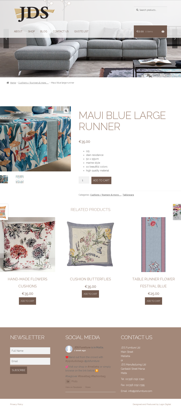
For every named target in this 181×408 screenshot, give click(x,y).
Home (13, 82)
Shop (31, 31)
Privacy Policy (16, 404)
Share (87, 387)
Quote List (81, 31)
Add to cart (101, 180)
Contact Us (61, 31)
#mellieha (93, 366)
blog (43, 31)
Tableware (128, 194)
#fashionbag (98, 376)
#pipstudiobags (74, 361)
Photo (74, 381)
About (18, 31)
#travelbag (84, 376)
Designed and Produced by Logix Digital (152, 404)
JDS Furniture (82, 347)
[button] (66, 110)
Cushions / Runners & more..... (33, 82)
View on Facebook (73, 387)
